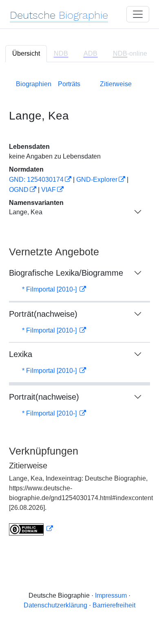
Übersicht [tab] (26, 53)
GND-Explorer (96, 179)
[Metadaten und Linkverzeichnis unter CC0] (31, 528)
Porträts (69, 84)
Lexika (20, 354)
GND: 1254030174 (36, 179)
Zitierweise (116, 84)
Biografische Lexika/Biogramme (66, 272)
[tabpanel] (79, 306)
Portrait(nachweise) (44, 396)
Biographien (33, 84)
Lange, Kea (25, 212)
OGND (19, 189)
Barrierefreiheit (114, 605)
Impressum (111, 595)
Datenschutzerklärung (55, 605)
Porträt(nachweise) (43, 313)
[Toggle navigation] (137, 14)
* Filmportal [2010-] (50, 289)
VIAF (48, 189)
